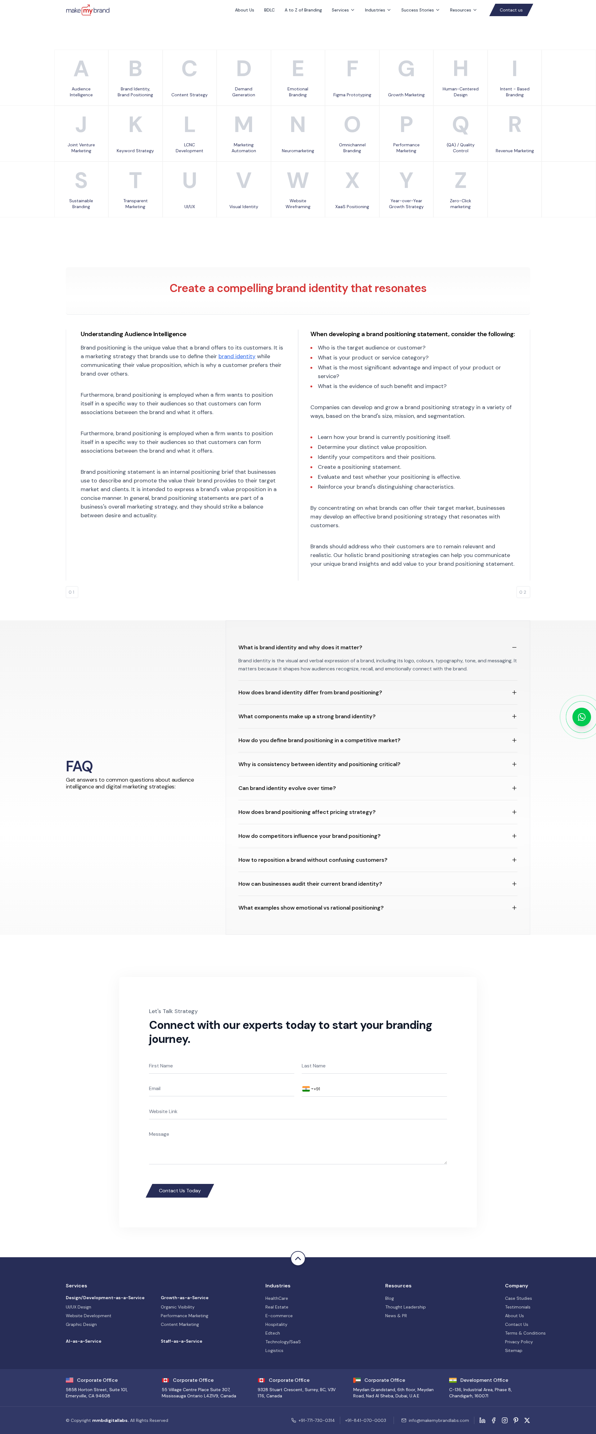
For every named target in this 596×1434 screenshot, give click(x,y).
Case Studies (518, 1298)
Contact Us (516, 1324)
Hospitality (276, 1324)
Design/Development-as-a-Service (105, 1297)
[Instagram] (505, 1420)
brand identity (237, 356)
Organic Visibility (178, 1307)
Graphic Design (81, 1324)
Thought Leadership (405, 1307)
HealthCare (276, 1298)
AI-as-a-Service (84, 1341)
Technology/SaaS (283, 1342)
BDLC (269, 10)
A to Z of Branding (303, 10)
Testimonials (518, 1307)
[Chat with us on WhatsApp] (581, 717)
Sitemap (513, 1350)
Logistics (274, 1350)
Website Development (88, 1315)
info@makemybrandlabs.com (439, 1420)
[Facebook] (493, 1420)
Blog (389, 1298)
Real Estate (276, 1307)
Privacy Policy (519, 1342)
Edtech (272, 1333)
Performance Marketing (184, 1315)
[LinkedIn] (482, 1420)
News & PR (396, 1315)
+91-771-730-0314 (317, 1420)
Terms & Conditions (525, 1333)
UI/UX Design (78, 1307)
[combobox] (308, 1089)
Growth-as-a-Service (185, 1297)
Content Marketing (180, 1324)
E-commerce (279, 1315)
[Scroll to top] (298, 1258)
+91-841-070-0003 (365, 1420)
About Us (244, 10)
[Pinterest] (516, 1420)
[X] (527, 1420)
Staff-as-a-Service (181, 1341)
